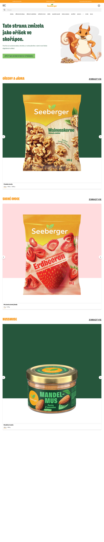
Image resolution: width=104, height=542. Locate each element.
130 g (8, 307)
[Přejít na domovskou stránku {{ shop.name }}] (52, 5)
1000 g (13, 186)
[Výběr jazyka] (99, 5)
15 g (5, 307)
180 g (5, 427)
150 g (5, 186)
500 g (9, 186)
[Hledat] (4, 10)
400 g (9, 427)
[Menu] (13, 5)
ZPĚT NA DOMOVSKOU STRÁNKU (19, 56)
